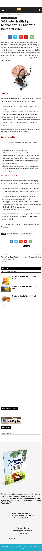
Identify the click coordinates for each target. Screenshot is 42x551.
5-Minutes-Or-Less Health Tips (9, 18)
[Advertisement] (21, 3)
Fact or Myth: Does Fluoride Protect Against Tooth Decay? (10, 259)
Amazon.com (5, 227)
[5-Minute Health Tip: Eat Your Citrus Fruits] (6, 280)
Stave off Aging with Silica (32, 257)
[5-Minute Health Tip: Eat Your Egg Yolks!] (6, 298)
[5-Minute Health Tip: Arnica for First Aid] (6, 288)
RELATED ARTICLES (8, 268)
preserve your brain (12, 233)
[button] (39, 10)
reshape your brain (26, 233)
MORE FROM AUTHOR (9, 271)
